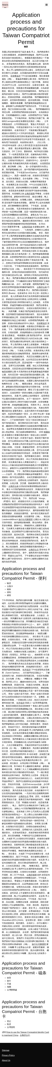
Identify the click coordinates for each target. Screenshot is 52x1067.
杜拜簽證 (27, 670)
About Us (6, 1060)
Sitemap (5, 1050)
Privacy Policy (8, 1055)
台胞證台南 (42, 287)
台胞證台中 (25, 1035)
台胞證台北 (34, 550)
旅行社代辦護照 (26, 519)
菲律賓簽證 (15, 76)
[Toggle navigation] (46, 4)
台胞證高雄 (7, 157)
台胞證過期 (30, 194)
